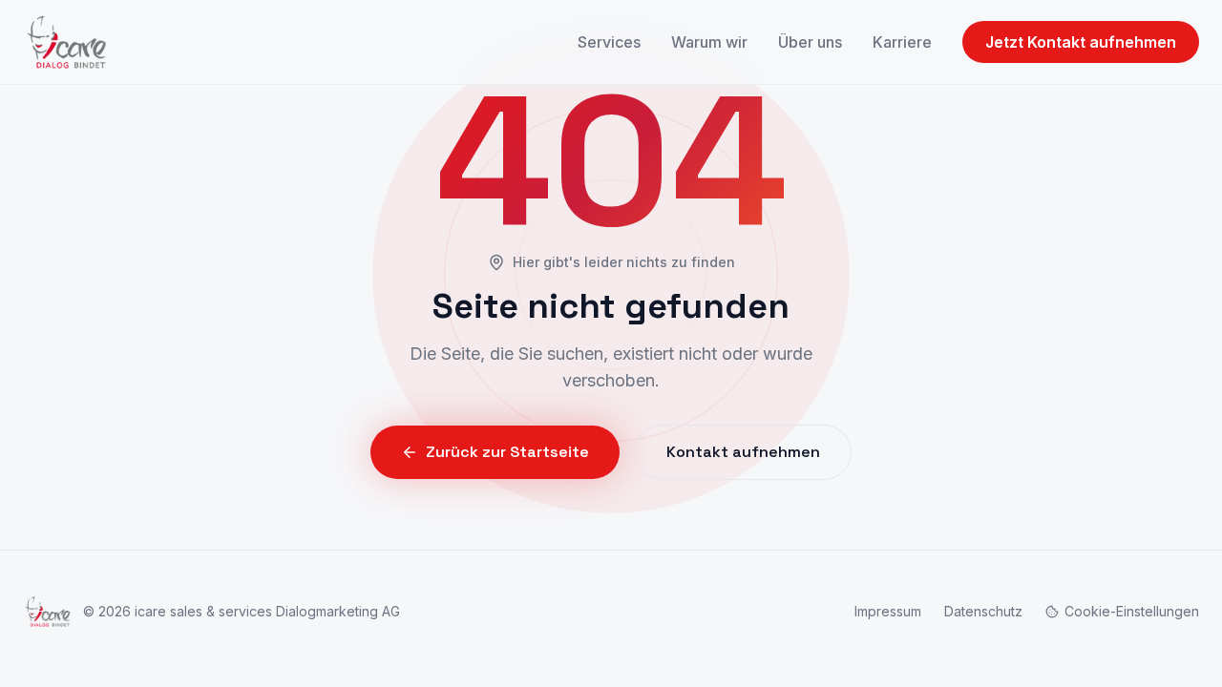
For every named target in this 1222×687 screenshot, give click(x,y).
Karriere (902, 42)
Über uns (810, 42)
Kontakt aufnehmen (743, 452)
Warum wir (709, 42)
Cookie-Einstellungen (1131, 611)
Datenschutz (983, 611)
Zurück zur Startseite (507, 452)
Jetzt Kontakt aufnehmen (1080, 42)
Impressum (887, 611)
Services (609, 42)
